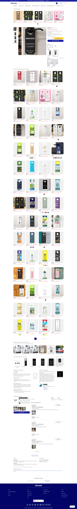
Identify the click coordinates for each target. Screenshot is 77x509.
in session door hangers (27, 470)
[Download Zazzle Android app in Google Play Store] (48, 504)
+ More (40, 383)
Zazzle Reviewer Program (35, 408)
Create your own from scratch (35, 378)
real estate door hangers (34, 470)
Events (15, 0)
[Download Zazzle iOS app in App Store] (42, 504)
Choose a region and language (37, 499)
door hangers (22, 470)
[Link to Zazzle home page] (14, 3)
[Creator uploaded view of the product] (32, 41)
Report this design (60, 377)
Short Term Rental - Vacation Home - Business (20, 343)
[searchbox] (38, 3)
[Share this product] (43, 28)
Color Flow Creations (57, 33)
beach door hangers (47, 470)
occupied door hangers (16, 470)
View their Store (45, 387)
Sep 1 (49, 35)
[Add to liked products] (45, 28)
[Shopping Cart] (65, 3)
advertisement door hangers (54, 470)
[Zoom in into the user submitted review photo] (15, 409)
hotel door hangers (41, 470)
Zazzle (12, 0)
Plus (18, 0)
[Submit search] (57, 3)
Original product (37, 417)
